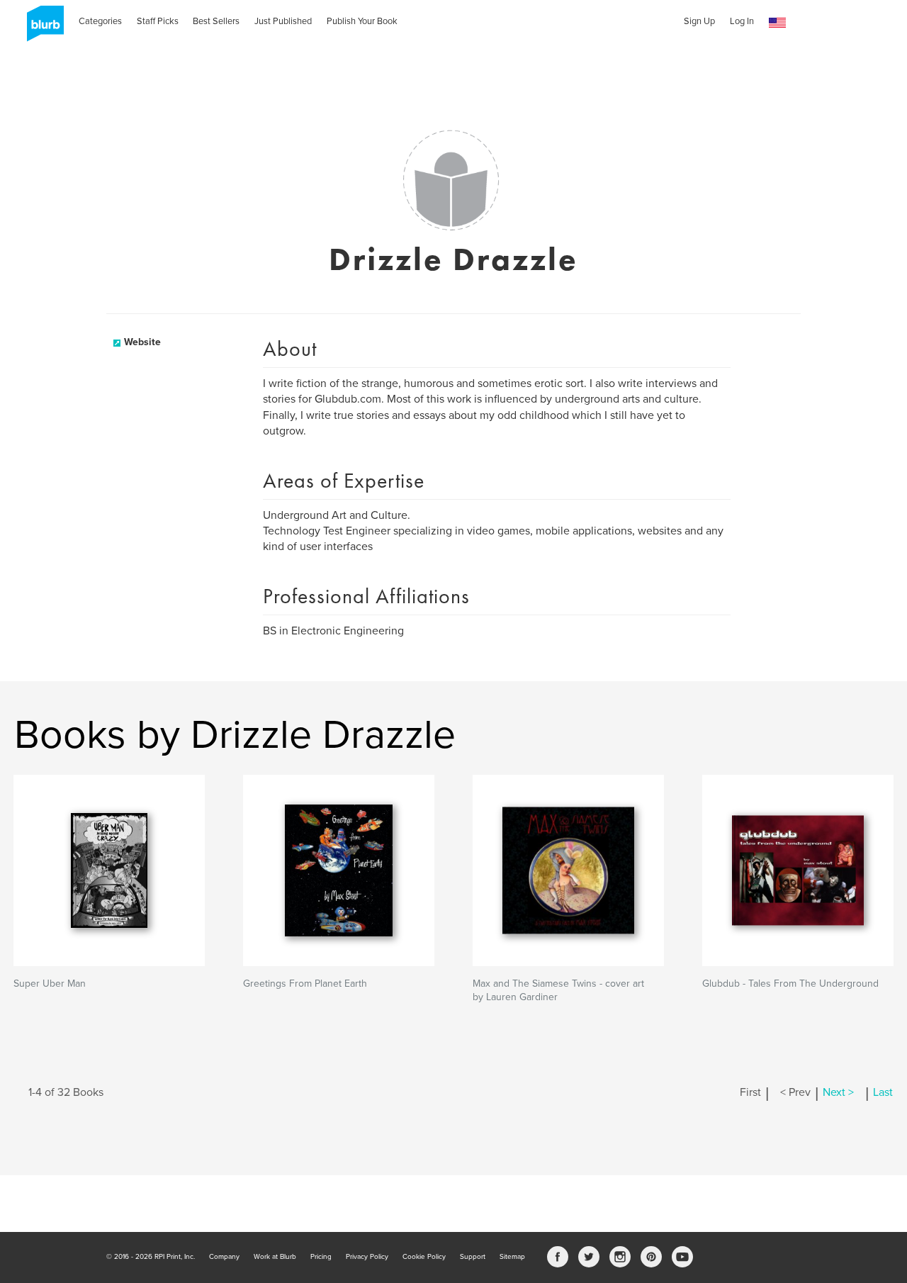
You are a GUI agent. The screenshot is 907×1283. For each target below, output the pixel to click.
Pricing (321, 1257)
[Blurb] (41, 28)
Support (472, 1257)
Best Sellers (216, 21)
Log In (742, 21)
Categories (100, 21)
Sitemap (512, 1257)
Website (142, 342)
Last (883, 1092)
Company (224, 1257)
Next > (838, 1092)
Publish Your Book (362, 21)
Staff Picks (158, 21)
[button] (777, 23)
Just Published (283, 21)
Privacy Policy (367, 1257)
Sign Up (699, 21)
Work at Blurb (275, 1257)
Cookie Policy (424, 1257)
